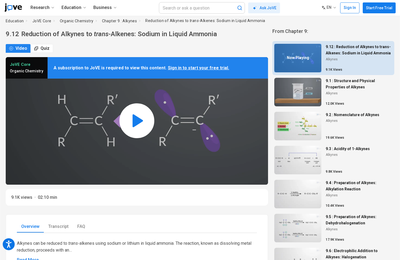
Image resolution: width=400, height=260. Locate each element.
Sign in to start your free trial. (198, 67)
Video (21, 48)
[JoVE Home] (13, 7)
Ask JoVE (268, 8)
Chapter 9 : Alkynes (119, 21)
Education (15, 21)
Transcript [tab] (58, 226)
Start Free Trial (379, 8)
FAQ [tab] (81, 226)
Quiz (45, 48)
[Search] (239, 8)
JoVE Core (41, 21)
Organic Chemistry (77, 21)
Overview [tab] (30, 226)
